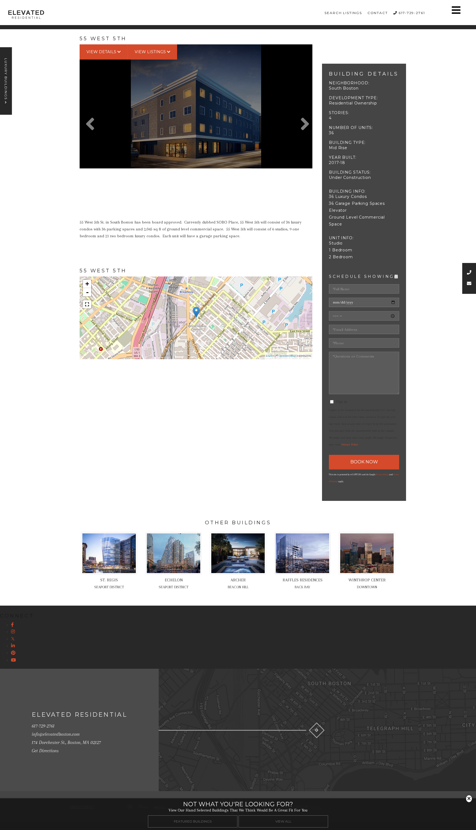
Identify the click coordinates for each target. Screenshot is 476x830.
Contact (377, 13)
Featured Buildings (193, 821)
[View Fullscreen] (87, 304)
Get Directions (45, 750)
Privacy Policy (350, 444)
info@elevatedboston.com (56, 734)
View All (283, 821)
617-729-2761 (412, 13)
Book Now (364, 461)
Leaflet (270, 356)
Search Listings (343, 13)
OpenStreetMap (287, 356)
